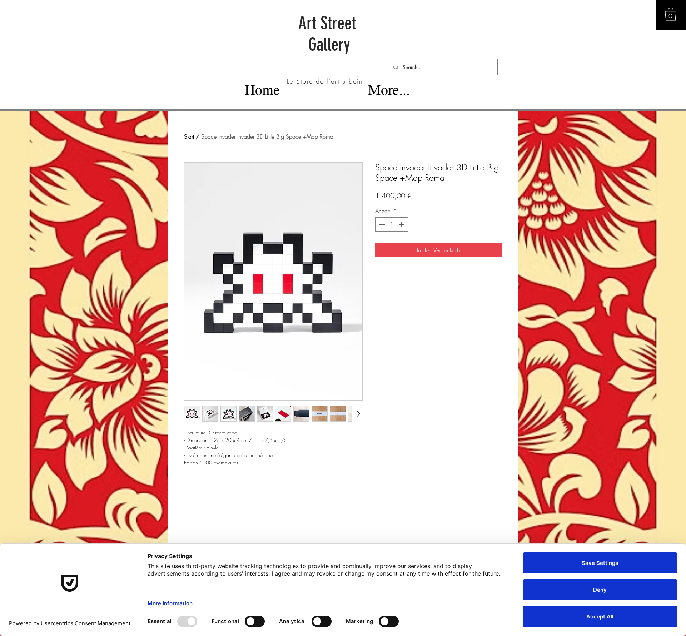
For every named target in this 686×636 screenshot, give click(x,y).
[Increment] (402, 224)
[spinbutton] (391, 224)
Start (189, 136)
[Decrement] (381, 224)
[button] (670, 14)
